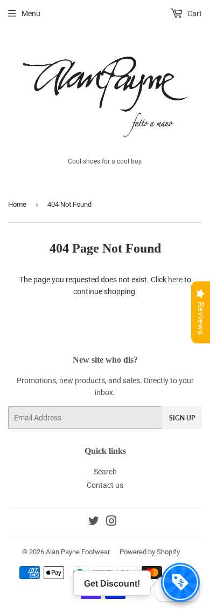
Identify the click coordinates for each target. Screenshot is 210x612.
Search (105, 471)
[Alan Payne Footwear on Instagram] (111, 522)
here (175, 279)
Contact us (105, 485)
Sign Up (182, 418)
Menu (31, 13)
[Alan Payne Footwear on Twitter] (93, 522)
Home (17, 204)
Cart (194, 13)
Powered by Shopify (150, 552)
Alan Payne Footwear (78, 552)
